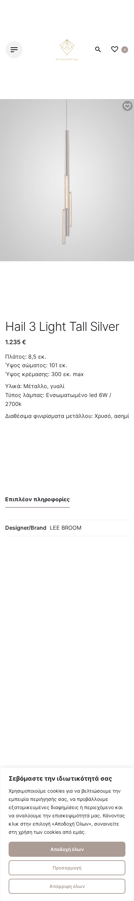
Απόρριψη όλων (67, 886)
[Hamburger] (14, 49)
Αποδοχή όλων (67, 849)
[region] (67, 834)
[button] (127, 106)
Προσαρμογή (67, 867)
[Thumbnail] (67, 49)
